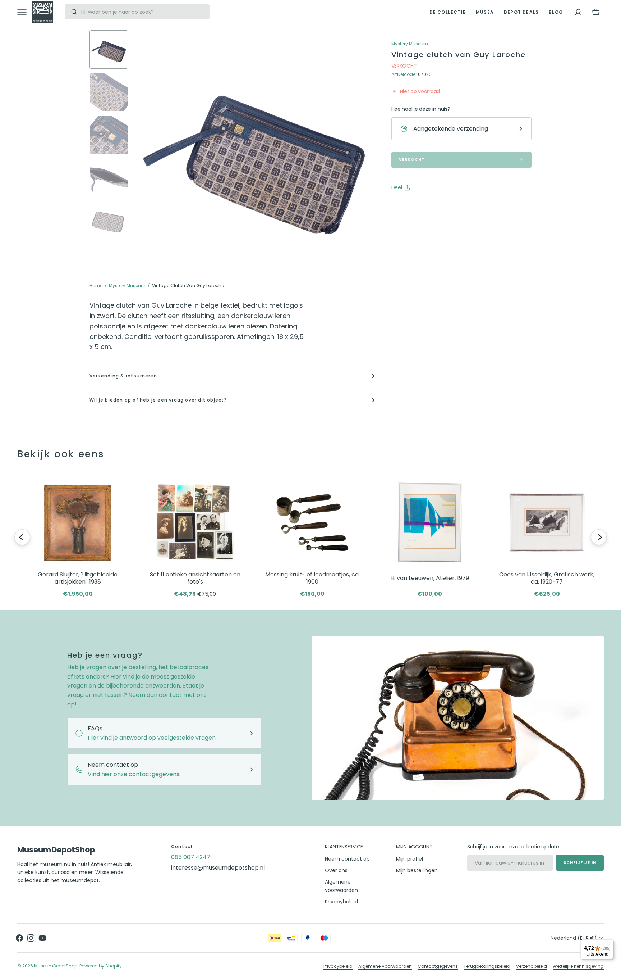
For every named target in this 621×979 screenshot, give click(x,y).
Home (95, 285)
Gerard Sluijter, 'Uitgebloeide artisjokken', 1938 (78, 578)
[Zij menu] (24, 12)
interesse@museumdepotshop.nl (218, 868)
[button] (578, 12)
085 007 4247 (190, 857)
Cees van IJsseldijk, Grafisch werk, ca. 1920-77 (546, 578)
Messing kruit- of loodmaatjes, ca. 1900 (312, 578)
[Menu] (609, 943)
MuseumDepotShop (55, 966)
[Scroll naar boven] (612, 970)
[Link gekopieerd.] (444, 206)
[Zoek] (71, 12)
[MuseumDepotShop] (42, 12)
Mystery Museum (127, 285)
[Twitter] (403, 206)
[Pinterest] (430, 206)
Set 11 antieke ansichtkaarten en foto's (195, 578)
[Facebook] (416, 206)
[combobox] (143, 12)
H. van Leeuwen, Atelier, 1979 (429, 578)
